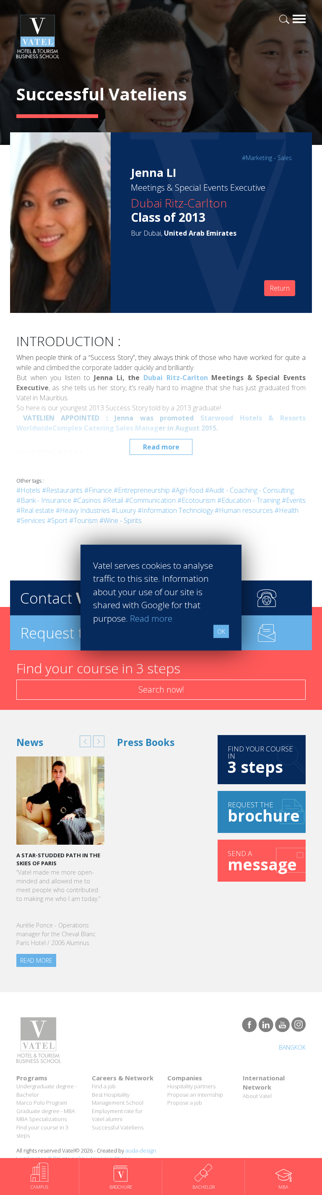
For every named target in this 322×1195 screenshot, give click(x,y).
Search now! (161, 689)
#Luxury (124, 510)
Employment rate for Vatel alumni (117, 1115)
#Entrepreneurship (142, 490)
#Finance (98, 490)
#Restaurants (62, 490)
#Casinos (87, 500)
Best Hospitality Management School (117, 1099)
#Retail (113, 500)
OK (221, 632)
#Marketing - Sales (267, 158)
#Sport (57, 520)
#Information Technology (175, 510)
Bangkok (292, 1047)
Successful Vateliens (117, 1127)
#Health (287, 510)
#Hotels (28, 490)
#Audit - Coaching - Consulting (249, 490)
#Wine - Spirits (120, 520)
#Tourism (83, 520)
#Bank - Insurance (43, 500)
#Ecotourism (196, 500)
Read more (161, 447)
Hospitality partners (191, 1086)
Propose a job (184, 1102)
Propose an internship (195, 1094)
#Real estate (35, 510)
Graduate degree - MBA (45, 1111)
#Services (30, 520)
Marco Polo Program (41, 1102)
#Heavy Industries (83, 510)
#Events (294, 500)
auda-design (140, 1150)
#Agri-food (187, 490)
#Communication (150, 500)
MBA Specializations (41, 1119)
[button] (85, 741)
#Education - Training (248, 500)
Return (280, 288)
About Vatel (257, 1096)
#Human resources (244, 510)
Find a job (104, 1086)
